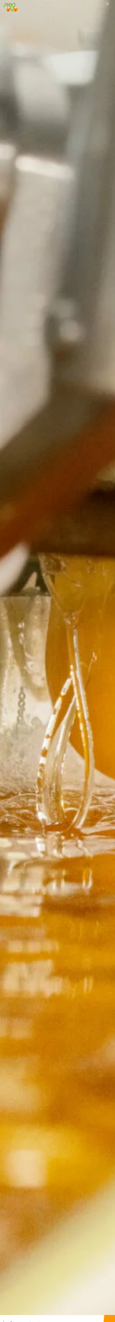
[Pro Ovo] (11, 10)
